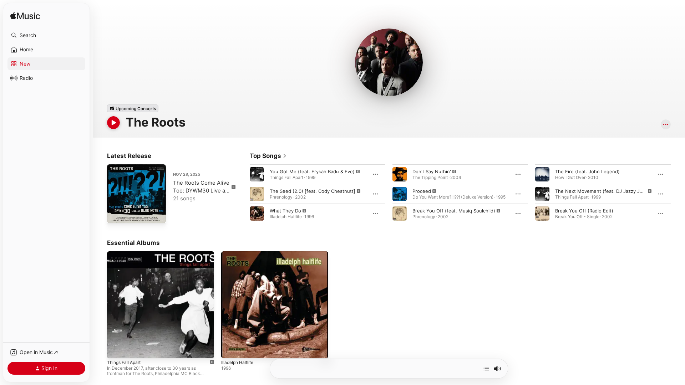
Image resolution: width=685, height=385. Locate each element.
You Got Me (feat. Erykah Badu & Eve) (312, 171)
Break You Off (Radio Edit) (584, 211)
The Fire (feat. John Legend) (587, 171)
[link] (268, 156)
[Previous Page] (243, 194)
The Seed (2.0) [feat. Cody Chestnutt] (312, 191)
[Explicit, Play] (257, 174)
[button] (46, 35)
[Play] (113, 122)
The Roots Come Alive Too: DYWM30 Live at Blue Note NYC (201, 190)
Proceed (421, 191)
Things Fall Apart (125, 254)
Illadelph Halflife (239, 254)
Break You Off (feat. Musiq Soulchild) (453, 211)
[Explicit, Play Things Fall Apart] (116, 349)
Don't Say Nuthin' (431, 171)
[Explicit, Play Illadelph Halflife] (230, 349)
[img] (25, 16)
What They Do (285, 211)
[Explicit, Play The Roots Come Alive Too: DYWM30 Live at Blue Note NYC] (116, 214)
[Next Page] (678, 194)
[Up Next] (486, 369)
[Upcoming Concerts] (132, 108)
